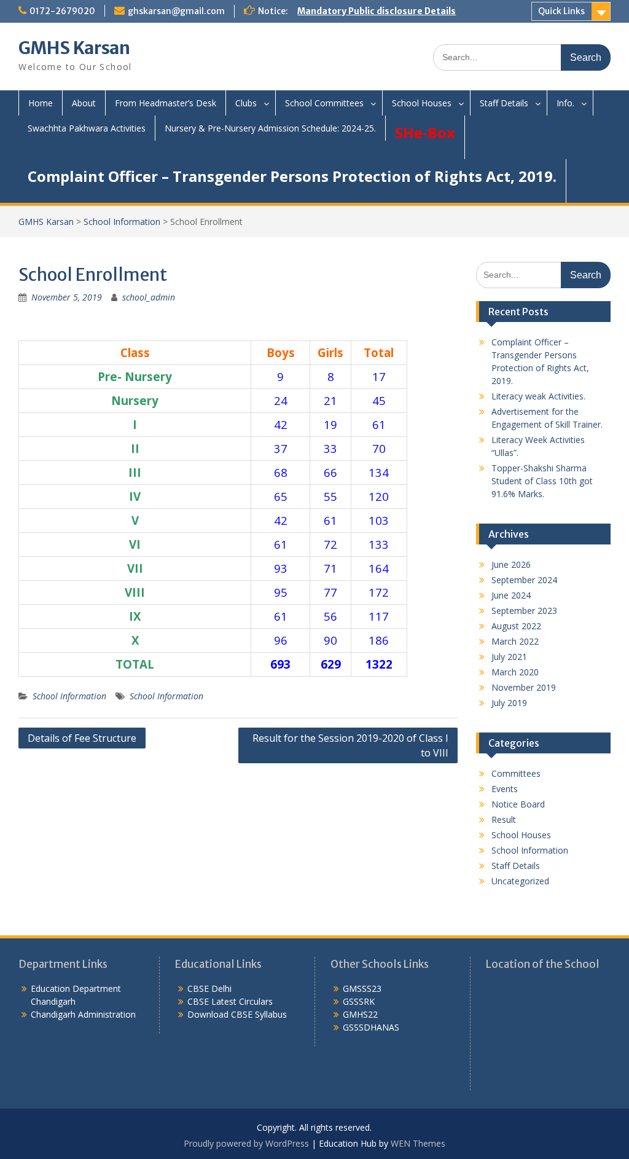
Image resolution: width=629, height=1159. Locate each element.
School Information (122, 221)
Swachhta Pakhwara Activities (87, 128)
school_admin (148, 297)
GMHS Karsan (74, 48)
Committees (516, 773)
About (84, 103)
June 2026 (511, 564)
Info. (565, 103)
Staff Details (504, 103)
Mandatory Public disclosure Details (376, 11)
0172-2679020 (62, 11)
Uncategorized (520, 881)
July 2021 (509, 656)
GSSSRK (359, 1001)
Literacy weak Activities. (538, 396)
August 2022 (516, 626)
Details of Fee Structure (82, 738)
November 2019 (523, 687)
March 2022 (515, 641)
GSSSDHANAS (371, 1027)
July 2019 (509, 703)
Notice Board (518, 804)
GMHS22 (360, 1014)
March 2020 (515, 672)
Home (40, 103)
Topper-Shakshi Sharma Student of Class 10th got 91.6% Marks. (542, 481)
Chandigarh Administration (83, 1014)
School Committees (324, 103)
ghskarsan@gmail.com (176, 11)
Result (503, 819)
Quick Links (561, 11)
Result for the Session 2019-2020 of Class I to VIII (350, 745)
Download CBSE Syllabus (237, 1014)
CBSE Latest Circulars (230, 1001)
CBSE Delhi (209, 988)
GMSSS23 (362, 988)
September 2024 (524, 580)
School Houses (421, 103)
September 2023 (524, 610)
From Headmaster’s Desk (165, 103)
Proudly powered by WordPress (246, 1143)
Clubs (246, 103)
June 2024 (511, 595)
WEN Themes (418, 1143)
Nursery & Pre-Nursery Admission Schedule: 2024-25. (270, 128)
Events (504, 789)
